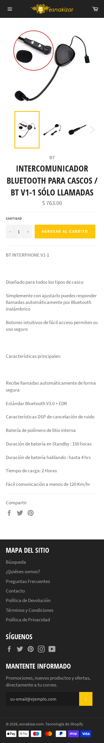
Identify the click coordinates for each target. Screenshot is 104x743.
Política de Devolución (28, 600)
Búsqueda (16, 562)
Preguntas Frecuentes (28, 581)
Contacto (15, 591)
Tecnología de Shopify (64, 724)
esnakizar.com (31, 724)
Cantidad (14, 218)
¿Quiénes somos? (23, 571)
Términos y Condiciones (29, 610)
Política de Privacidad (28, 619)
